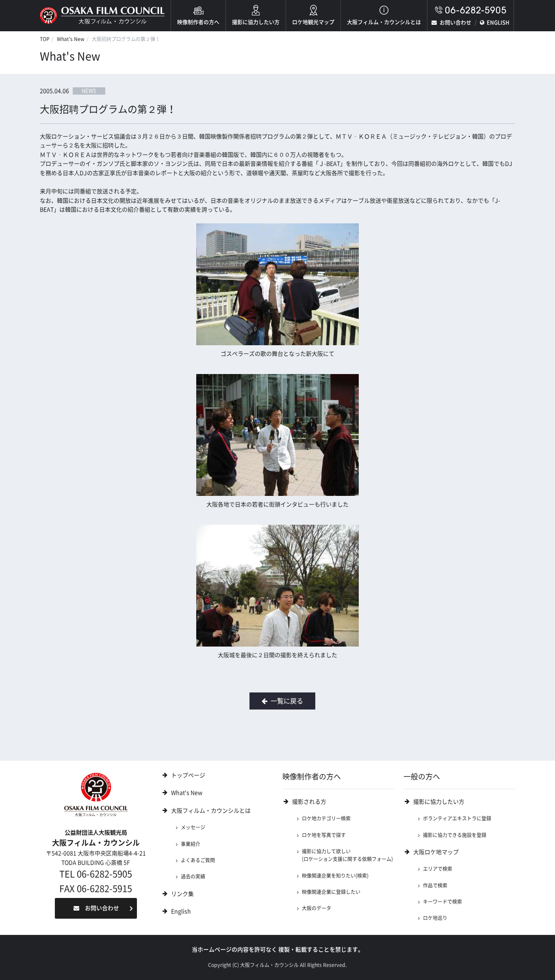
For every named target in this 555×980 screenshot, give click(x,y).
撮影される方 (309, 802)
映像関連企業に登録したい (331, 891)
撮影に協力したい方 (256, 22)
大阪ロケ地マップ (436, 852)
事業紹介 (190, 844)
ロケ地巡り (435, 917)
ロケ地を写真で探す (324, 835)
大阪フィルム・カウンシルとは (384, 22)
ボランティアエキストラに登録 (457, 818)
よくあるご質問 (198, 860)
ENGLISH (498, 22)
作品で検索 (435, 885)
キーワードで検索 (442, 901)
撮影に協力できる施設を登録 (454, 835)
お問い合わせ (455, 22)
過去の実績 (193, 876)
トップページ (188, 775)
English (181, 911)
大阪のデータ (316, 908)
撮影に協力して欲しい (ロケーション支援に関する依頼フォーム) (347, 855)
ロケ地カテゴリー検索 (326, 818)
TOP (45, 39)
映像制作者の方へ (198, 22)
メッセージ (193, 827)
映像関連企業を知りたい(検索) (335, 875)
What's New (71, 39)
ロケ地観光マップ (313, 22)
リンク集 (182, 894)
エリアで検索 (437, 868)
